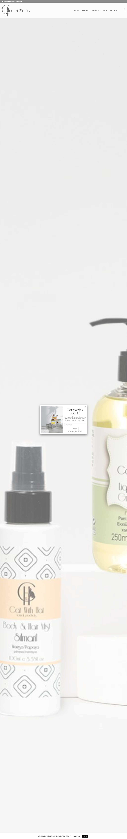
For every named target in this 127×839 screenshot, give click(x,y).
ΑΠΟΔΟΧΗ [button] (85, 836)
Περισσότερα (76, 836)
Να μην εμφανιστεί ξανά (76, 431)
